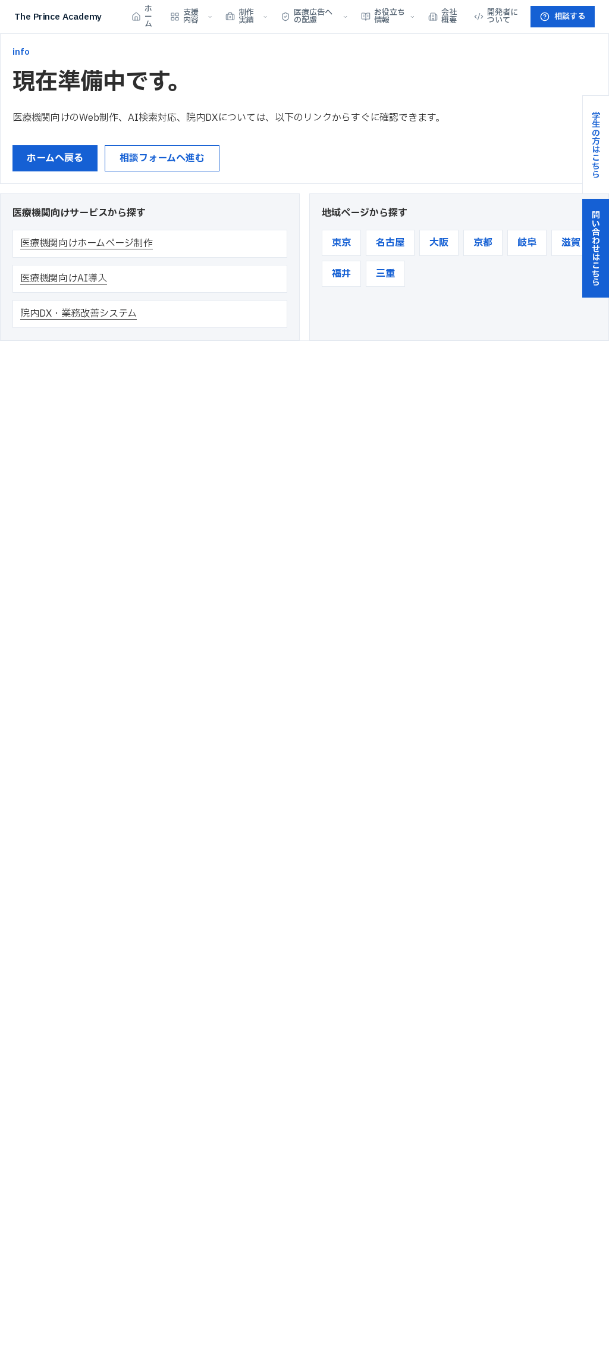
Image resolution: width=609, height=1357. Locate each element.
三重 (385, 274)
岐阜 (526, 243)
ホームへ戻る (55, 158)
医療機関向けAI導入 (63, 278)
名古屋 (390, 243)
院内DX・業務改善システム (78, 314)
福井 (341, 274)
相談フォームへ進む (162, 158)
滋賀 (570, 243)
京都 (482, 243)
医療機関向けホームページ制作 (86, 243)
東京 (341, 243)
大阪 (438, 243)
